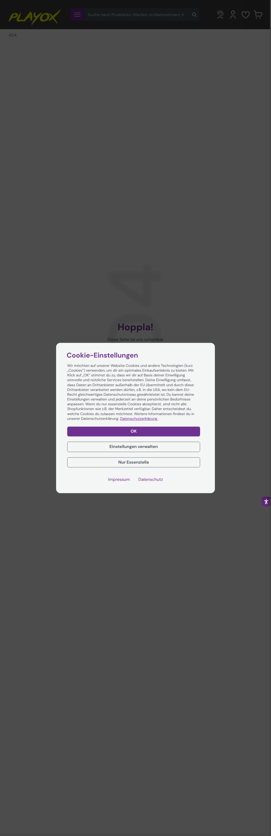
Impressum (119, 479)
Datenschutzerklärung (139, 418)
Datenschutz (150, 479)
